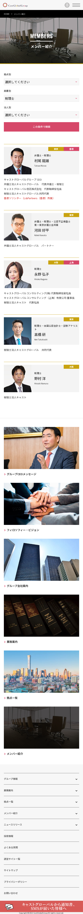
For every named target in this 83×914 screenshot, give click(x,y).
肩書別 (7, 90)
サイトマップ (11, 870)
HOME (6, 13)
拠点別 (7, 74)
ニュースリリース (13, 824)
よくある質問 (11, 847)
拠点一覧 (8, 801)
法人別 (7, 107)
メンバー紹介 (11, 813)
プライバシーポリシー (15, 881)
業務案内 (8, 790)
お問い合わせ (11, 893)
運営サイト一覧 (12, 858)
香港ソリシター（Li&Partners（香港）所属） (29, 198)
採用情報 (8, 836)
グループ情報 (11, 778)
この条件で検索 (41, 126)
